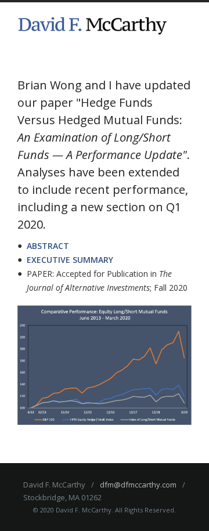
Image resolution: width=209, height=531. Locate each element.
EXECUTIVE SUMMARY (70, 259)
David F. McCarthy (54, 484)
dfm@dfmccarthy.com (138, 484)
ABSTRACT (48, 245)
